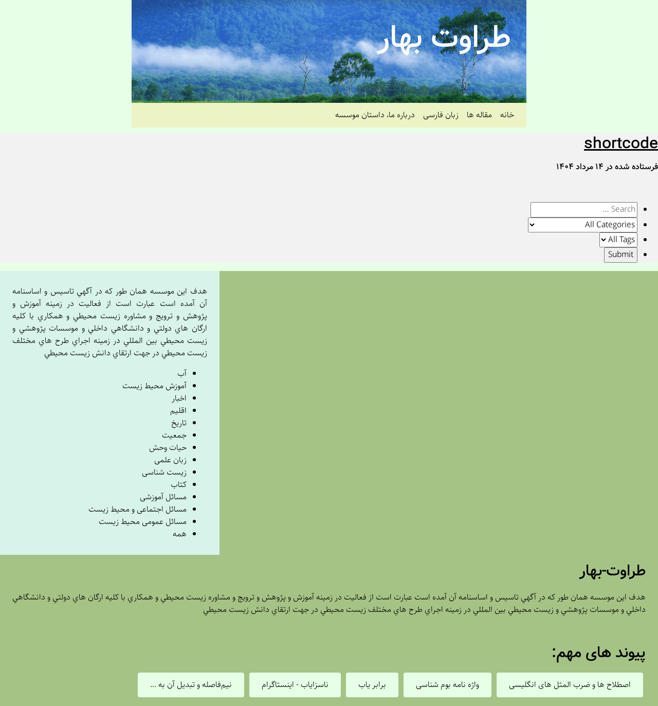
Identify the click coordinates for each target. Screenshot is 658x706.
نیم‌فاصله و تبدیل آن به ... (191, 685)
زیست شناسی (164, 472)
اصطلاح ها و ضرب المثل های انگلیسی (570, 685)
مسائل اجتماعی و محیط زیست (137, 509)
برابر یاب (372, 685)
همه (180, 534)
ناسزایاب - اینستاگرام (295, 685)
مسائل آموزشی (163, 497)
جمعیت (174, 435)
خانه (507, 114)
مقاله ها (479, 114)
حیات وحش (168, 447)
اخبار (179, 398)
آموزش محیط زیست (154, 385)
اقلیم (178, 410)
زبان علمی (170, 460)
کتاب (179, 484)
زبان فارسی (441, 114)
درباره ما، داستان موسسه (375, 114)
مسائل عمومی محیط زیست (143, 521)
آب (182, 373)
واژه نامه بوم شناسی (447, 685)
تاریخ (179, 423)
